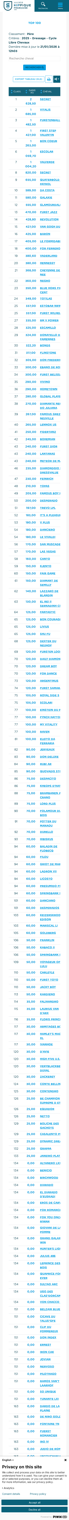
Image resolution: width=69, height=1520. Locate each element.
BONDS (45, 345)
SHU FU (45, 634)
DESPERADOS (49, 908)
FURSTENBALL (50, 120)
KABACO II (47, 947)
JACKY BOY (48, 987)
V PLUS (45, 522)
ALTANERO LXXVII (52, 1163)
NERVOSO (47, 1366)
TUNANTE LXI (49, 1399)
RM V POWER (49, 320)
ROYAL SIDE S (49, 695)
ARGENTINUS (49, 681)
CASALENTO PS (51, 1134)
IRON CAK (47, 1352)
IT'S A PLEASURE (51, 515)
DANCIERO (47, 530)
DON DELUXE (49, 757)
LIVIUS (44, 626)
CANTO (45, 559)
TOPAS (44, 486)
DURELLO (46, 832)
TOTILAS (46, 298)
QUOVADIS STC (50, 771)
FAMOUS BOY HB (51, 493)
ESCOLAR (46, 151)
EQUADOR (47, 1109)
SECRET (45, 99)
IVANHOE (46, 1044)
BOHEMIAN (47, 439)
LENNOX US (48, 424)
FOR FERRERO (50, 248)
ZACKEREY (47, 1076)
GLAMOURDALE (51, 205)
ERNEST (45, 1345)
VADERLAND (48, 256)
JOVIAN (45, 1359)
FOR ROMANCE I (51, 1210)
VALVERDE (47, 162)
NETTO (45, 1116)
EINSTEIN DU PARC (53, 710)
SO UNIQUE (48, 1391)
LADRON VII (48, 871)
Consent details (11, 1493)
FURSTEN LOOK (51, 651)
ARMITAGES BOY (51, 1026)
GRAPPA (45, 1148)
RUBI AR (45, 764)
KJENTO (45, 566)
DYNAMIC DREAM (52, 1141)
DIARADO (46, 1185)
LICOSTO (46, 879)
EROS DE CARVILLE (53, 1203)
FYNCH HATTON (51, 717)
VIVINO (45, 382)
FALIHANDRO (49, 1001)
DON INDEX (48, 1337)
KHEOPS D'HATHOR (53, 786)
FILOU (44, 857)
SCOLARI (46, 702)
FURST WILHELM (51, 313)
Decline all (34, 1509)
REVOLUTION (49, 219)
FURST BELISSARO (53, 374)
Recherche (43, 8)
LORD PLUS (48, 803)
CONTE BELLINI (51, 1084)
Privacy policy (38, 1493)
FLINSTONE (48, 353)
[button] (43, 6)
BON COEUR (48, 141)
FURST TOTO (49, 980)
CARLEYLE (47, 972)
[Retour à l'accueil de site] (17, 6)
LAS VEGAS (48, 551)
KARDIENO (47, 994)
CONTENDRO (49, 1091)
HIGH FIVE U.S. (50, 1059)
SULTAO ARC (49, 1284)
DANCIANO (47, 900)
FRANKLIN (47, 940)
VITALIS (45, 109)
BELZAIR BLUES (51, 1309)
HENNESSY (47, 263)
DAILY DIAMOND (51, 659)
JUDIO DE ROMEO (52, 1449)
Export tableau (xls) (28, 79)
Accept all (34, 1502)
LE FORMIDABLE (51, 241)
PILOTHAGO (48, 1374)
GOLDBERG (48, 933)
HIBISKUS (46, 839)
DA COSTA (47, 190)
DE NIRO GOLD (50, 1416)
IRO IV (44, 1441)
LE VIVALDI (47, 537)
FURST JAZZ (48, 212)
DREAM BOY (48, 666)
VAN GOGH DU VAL (53, 226)
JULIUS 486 (48, 1256)
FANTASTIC (48, 612)
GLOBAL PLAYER (51, 396)
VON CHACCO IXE (52, 1302)
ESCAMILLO (48, 327)
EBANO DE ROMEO (53, 367)
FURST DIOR (48, 446)
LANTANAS (47, 454)
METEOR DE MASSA (53, 461)
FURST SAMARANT (53, 688)
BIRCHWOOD (49, 1177)
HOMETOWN (48, 389)
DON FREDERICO (52, 360)
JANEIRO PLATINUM (53, 1156)
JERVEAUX (47, 749)
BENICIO (46, 1170)
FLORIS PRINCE (50, 1019)
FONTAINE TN (49, 1424)
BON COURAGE (50, 619)
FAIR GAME (47, 573)
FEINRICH (46, 479)
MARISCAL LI (49, 925)
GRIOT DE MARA (51, 864)
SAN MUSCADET (51, 544)
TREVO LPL (48, 508)
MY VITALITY (48, 724)
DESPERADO (49, 500)
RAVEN (45, 732)
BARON (45, 234)
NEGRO (45, 281)
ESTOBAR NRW (50, 306)
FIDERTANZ (48, 432)
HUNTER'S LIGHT (51, 1248)
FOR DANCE (48, 673)
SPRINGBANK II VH (53, 955)
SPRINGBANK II (50, 893)
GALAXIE (46, 197)
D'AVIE (44, 1051)
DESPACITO (48, 778)
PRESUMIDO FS (50, 886)
